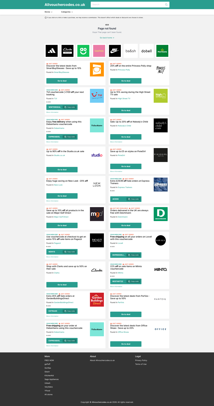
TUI (55, 98)
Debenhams (59, 128)
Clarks (57, 273)
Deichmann (123, 217)
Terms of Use (140, 364)
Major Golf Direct (61, 217)
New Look (58, 185)
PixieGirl (121, 155)
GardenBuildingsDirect (63, 302)
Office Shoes (123, 332)
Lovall (120, 243)
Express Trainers (125, 187)
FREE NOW (49, 360)
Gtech (47, 372)
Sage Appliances (52, 379)
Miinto (120, 273)
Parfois (121, 302)
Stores (48, 12)
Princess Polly (124, 70)
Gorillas (48, 368)
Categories (66, 12)
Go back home (107, 38)
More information (52, 112)
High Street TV (124, 98)
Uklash (47, 383)
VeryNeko (49, 387)
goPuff (47, 364)
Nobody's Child (124, 126)
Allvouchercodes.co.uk (65, 5)
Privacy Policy (141, 360)
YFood (47, 391)
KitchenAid (49, 375)
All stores (48, 394)
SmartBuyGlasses (61, 72)
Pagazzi (57, 243)
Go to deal (62, 81)
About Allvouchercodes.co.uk (102, 360)
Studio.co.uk (59, 155)
